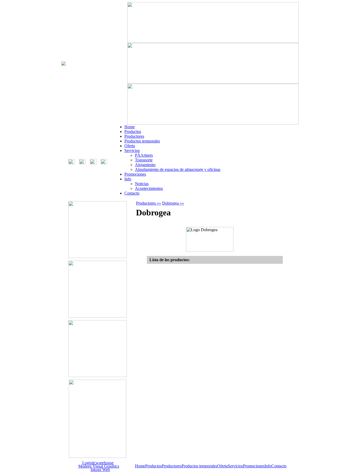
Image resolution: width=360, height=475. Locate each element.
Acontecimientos (149, 188)
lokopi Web (100, 469)
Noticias (142, 183)
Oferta (129, 146)
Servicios (132, 150)
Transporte (144, 160)
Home (129, 127)
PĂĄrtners (144, 155)
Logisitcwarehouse (98, 463)
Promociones (135, 174)
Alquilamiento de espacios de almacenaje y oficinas (177, 169)
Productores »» (148, 203)
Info (127, 179)
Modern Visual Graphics (98, 466)
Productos (132, 131)
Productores (134, 136)
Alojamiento (145, 164)
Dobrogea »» (173, 203)
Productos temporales (142, 141)
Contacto (131, 193)
